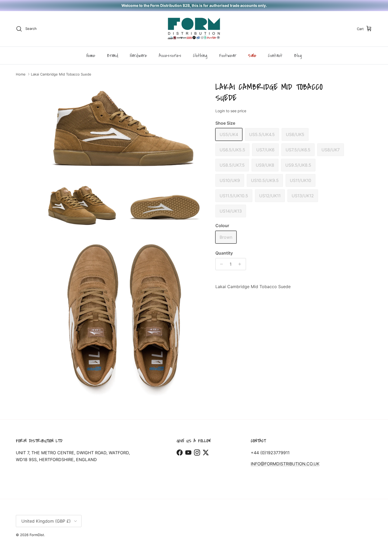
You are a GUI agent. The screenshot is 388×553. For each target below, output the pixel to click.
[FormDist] (194, 28)
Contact (275, 55)
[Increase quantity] (241, 264)
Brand (112, 55)
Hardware (138, 55)
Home (90, 55)
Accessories (170, 55)
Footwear (227, 55)
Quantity (224, 253)
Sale (252, 55)
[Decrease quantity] (220, 264)
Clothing (200, 55)
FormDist (37, 535)
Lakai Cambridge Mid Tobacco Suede (61, 74)
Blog (298, 55)
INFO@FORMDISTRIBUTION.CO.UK (285, 463)
